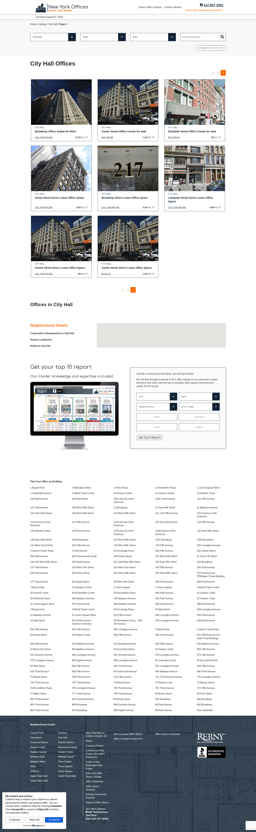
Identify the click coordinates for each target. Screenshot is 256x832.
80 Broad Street (163, 693)
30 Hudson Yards (39, 593)
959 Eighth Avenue (124, 710)
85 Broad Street (122, 699)
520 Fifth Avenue (164, 644)
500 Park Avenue (164, 635)
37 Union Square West (42, 604)
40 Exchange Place (124, 609)
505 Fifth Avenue (39, 644)
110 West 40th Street (83, 513)
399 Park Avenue (206, 604)
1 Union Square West (208, 487)
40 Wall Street (162, 609)
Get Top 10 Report (149, 437)
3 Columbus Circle (81, 587)
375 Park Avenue (81, 604)
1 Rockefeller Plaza (165, 487)
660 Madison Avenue (166, 671)
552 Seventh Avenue (41, 655)
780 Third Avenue (123, 693)
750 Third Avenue (123, 688)
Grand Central (37, 747)
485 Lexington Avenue (125, 629)
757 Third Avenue (164, 688)
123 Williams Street (40, 531)
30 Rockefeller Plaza (125, 593)
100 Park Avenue (39, 499)
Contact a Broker (172, 7)
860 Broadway (204, 699)
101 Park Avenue (39, 507)
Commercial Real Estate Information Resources (95, 753)
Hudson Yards (65, 752)
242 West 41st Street (124, 567)
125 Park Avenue (81, 531)
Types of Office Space (97, 802)
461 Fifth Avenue (81, 629)
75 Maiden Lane (163, 682)
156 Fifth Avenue (81, 545)
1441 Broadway (163, 539)
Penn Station (65, 761)
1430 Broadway (80, 539)
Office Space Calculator (167, 734)
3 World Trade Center (208, 587)
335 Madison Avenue (125, 598)
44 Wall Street (37, 620)
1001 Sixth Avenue (165, 499)
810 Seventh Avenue (83, 699)
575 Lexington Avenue (42, 660)
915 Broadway (79, 710)
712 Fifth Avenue (122, 677)
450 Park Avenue (206, 620)
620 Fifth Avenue (206, 666)
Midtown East (37, 756)
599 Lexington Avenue (125, 660)
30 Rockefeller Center (83, 593)
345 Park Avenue (164, 598)
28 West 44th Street (124, 581)
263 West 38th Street (166, 573)
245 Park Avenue (206, 567)
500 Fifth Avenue (122, 635)
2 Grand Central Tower (42, 551)
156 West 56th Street (125, 545)
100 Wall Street (80, 499)
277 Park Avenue (39, 581)
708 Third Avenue (81, 677)
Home (33, 24)
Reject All (34, 820)
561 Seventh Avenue (125, 655)
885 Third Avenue (39, 704)
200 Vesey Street (123, 556)
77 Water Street (38, 693)
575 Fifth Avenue (206, 655)
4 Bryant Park (37, 609)
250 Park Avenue (39, 573)
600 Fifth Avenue (81, 666)
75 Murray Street (205, 682)
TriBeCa (34, 771)
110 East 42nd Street (41, 513)
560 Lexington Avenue (83, 655)
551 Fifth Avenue (206, 649)
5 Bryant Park (162, 629)
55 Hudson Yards (164, 649)
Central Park (36, 733)
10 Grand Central (123, 493)
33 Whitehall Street (40, 598)
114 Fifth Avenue (80, 522)
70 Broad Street (38, 677)
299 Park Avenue (206, 581)
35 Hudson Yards (206, 598)
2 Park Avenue (79, 551)
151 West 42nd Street (41, 545)
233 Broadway (204, 562)
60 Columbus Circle (165, 660)
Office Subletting (94, 781)
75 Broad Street (122, 682)
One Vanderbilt (205, 710)
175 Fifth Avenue (164, 545)
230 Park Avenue (81, 562)
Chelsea (62, 733)
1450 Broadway (205, 539)
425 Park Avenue (206, 615)
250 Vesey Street (81, 573)
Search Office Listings (150, 7)
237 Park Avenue (39, 567)
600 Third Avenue (123, 666)
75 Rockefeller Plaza (41, 688)
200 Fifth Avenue (164, 551)
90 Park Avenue (163, 704)
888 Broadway (79, 704)
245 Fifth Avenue (164, 567)
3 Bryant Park (37, 587)
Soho (33, 766)
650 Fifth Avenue (81, 671)
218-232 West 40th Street (43, 562)
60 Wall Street (37, 666)
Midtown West (37, 761)
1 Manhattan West (81, 487)
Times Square (65, 766)
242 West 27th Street (83, 567)
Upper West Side (39, 780)
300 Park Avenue (164, 593)
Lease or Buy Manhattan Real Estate (94, 765)
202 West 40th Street (166, 556)
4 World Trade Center (83, 609)
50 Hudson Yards (81, 635)
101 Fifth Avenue (206, 499)
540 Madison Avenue (83, 649)
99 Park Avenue (163, 710)
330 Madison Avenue (83, 598)
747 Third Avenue (81, 682)
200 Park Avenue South (84, 556)
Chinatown (36, 737)
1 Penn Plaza (121, 487)
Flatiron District (66, 742)
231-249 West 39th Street (127, 562)
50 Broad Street (38, 635)
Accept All (54, 820)
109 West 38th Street (83, 507)
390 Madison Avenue (125, 604)
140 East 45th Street (41, 539)
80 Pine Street (204, 693)
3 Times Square (122, 587)
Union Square (65, 771)
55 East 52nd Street (124, 649)
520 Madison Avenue (208, 644)
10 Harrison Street (164, 493)
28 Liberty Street (80, 581)
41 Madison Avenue (40, 615)
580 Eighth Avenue (82, 660)
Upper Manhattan (67, 776)
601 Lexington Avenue (167, 666)
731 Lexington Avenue (208, 677)
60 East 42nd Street (207, 660)
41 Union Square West (84, 615)
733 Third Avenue (39, 682)
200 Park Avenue (39, 556)
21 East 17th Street (207, 556)
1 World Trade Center (83, 493)
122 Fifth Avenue (206, 522)
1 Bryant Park (37, 487)
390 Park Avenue (164, 604)
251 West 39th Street (125, 573)
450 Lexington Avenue (167, 620)
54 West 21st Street (40, 649)
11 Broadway (120, 507)
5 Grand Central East (208, 629)
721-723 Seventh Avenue (168, 677)
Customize (14, 820)
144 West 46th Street (125, 539)
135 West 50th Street (208, 531)
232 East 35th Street (166, 562)
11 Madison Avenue (207, 507)
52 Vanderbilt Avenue (125, 644)
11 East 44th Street (165, 507)
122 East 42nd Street (166, 522)
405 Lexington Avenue (208, 609)
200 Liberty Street (206, 551)
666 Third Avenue (206, 671)
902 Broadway (204, 704)
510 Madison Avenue (83, 644)
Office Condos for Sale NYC (128, 739)
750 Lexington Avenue (83, 688)
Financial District (39, 742)
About (89, 741)
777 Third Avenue (81, 693)
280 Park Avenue (164, 581)
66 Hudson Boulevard (125, 671)
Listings (42, 24)
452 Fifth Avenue (39, 629)
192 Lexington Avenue (208, 545)
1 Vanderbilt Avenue (40, 493)
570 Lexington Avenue (167, 655)
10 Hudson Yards (206, 493)
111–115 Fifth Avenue (166, 513)
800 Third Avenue (39, 699)
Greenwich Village (67, 747)
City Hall (52, 24)
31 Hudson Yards (206, 593)
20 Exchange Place (124, 551)
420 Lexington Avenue (167, 615)
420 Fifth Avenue (122, 615)
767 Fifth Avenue (206, 688)
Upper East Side (39, 776)
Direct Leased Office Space (128, 734)
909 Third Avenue (39, 710)
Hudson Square (38, 752)
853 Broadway (163, 699)
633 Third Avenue (39, 671)
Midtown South (66, 756)
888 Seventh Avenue (125, 704)
